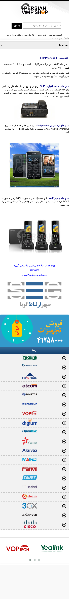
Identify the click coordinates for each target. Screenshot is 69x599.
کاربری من (42, 35)
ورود (9, 35)
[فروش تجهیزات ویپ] (34, 8)
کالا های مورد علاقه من (23, 35)
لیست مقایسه (55, 35)
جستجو (17, 25)
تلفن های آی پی (56, 38)
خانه (67, 38)
